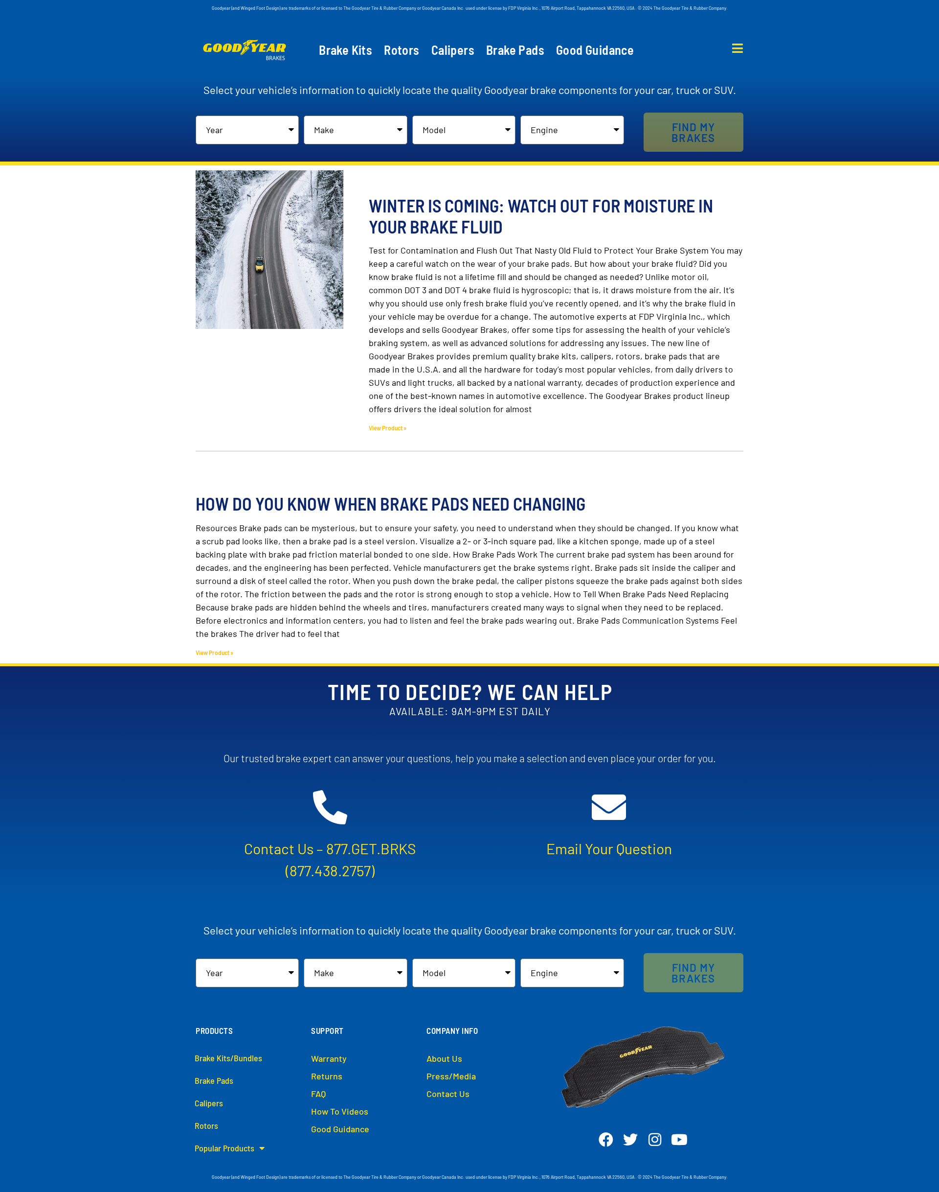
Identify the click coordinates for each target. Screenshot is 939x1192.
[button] (693, 132)
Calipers (452, 50)
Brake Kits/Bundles (228, 1057)
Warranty (329, 1058)
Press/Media (451, 1076)
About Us (444, 1058)
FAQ (318, 1093)
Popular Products (224, 1148)
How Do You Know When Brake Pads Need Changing (390, 503)
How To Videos (339, 1111)
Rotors (401, 50)
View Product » (387, 427)
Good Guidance (595, 50)
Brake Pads (515, 50)
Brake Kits (345, 50)
